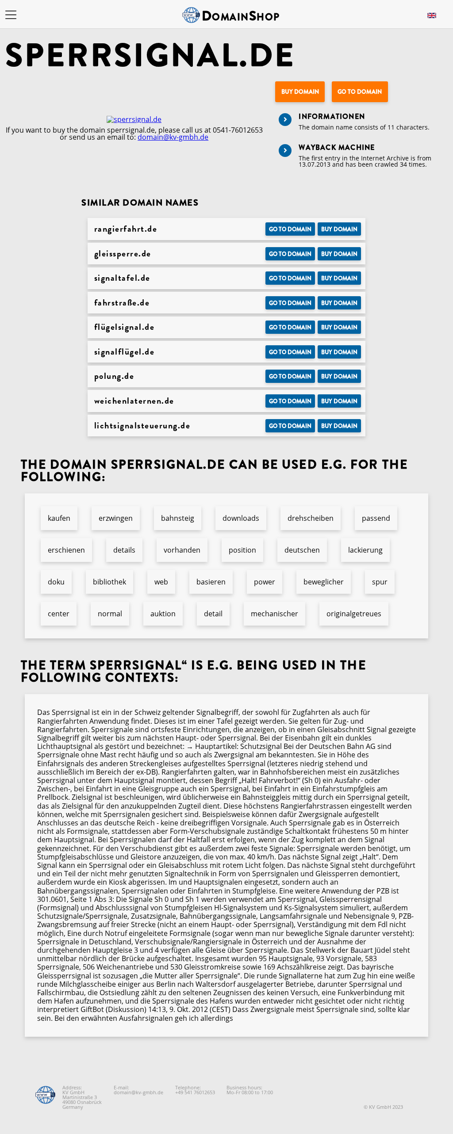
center (58, 614)
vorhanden (182, 550)
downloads (241, 518)
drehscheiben (311, 518)
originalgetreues (353, 614)
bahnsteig (177, 518)
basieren (211, 582)
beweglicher (323, 582)
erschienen (66, 550)
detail (213, 614)
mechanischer (274, 614)
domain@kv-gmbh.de (173, 137)
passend (376, 518)
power (264, 582)
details (124, 550)
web (161, 582)
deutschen (302, 550)
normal (110, 614)
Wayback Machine (337, 147)
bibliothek (109, 582)
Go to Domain (360, 92)
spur (380, 582)
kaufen (59, 518)
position (242, 550)
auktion (163, 614)
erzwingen (116, 518)
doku (56, 582)
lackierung (365, 550)
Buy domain (300, 92)
